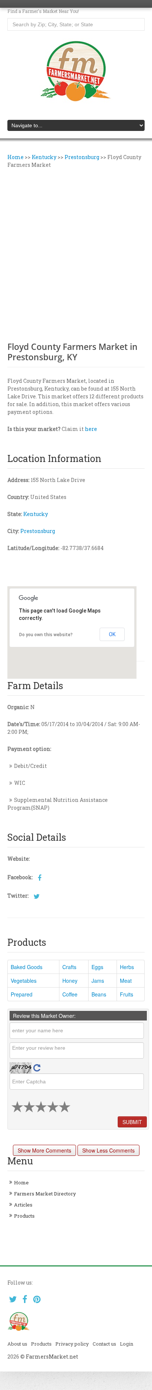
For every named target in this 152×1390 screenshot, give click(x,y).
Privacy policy (72, 1343)
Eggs (97, 967)
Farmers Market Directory (45, 1193)
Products (24, 1215)
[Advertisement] (76, 254)
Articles (23, 1204)
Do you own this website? (46, 634)
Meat (126, 980)
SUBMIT (132, 1122)
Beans (98, 994)
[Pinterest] (37, 1299)
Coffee (69, 994)
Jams (97, 980)
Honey (69, 980)
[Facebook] (25, 1299)
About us (17, 1343)
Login (126, 1343)
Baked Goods (26, 967)
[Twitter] (12, 1299)
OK (112, 634)
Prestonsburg (82, 157)
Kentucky (44, 157)
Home (15, 157)
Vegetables (24, 980)
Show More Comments (44, 1150)
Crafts (69, 967)
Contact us (104, 1343)
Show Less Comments (108, 1150)
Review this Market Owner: (44, 1015)
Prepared (21, 994)
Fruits (126, 994)
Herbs (127, 967)
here (91, 428)
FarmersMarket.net (52, 1356)
